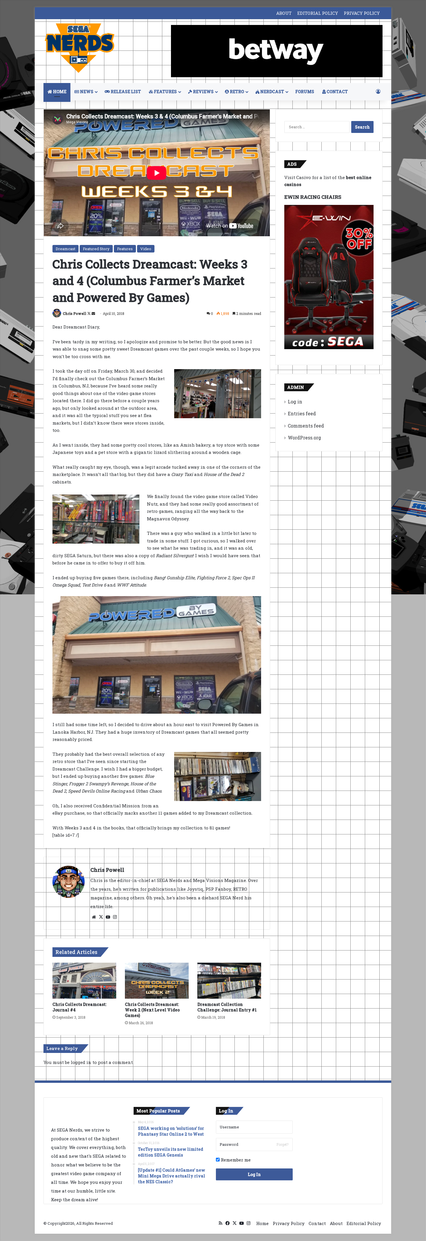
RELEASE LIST (125, 91)
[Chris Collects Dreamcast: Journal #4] (84, 981)
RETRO (236, 91)
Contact (317, 1223)
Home (262, 1223)
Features (125, 248)
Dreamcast (65, 248)
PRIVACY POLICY (362, 13)
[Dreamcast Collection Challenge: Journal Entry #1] (229, 981)
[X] (100, 917)
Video (145, 248)
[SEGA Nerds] (79, 48)
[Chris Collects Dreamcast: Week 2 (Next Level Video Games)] (157, 981)
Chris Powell (74, 313)
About (336, 1223)
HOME (59, 91)
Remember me (235, 1160)
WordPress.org (304, 437)
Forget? (282, 1144)
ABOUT (284, 13)
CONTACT (337, 91)
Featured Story (96, 248)
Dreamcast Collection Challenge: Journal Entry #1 (227, 1007)
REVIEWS (203, 91)
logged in (81, 1062)
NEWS (86, 91)
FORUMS (304, 91)
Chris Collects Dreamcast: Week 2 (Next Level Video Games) (152, 1010)
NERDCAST (271, 91)
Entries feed (302, 413)
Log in (295, 401)
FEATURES (165, 91)
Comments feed (306, 426)
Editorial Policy (364, 1223)
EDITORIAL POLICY (317, 13)
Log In (254, 1174)
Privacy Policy (289, 1223)
